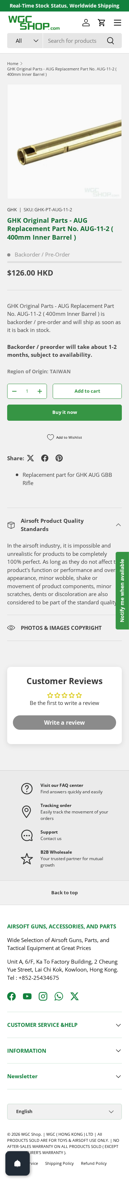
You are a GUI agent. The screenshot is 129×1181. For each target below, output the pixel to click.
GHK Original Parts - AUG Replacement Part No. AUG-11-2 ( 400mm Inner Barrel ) (61, 71)
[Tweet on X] (30, 458)
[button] (102, 23)
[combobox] (64, 40)
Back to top (64, 892)
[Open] (17, 1163)
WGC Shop (31, 1134)
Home (12, 63)
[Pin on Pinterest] (59, 458)
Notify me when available (122, 590)
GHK (12, 209)
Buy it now (64, 412)
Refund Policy (94, 1163)
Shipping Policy (59, 1163)
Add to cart (87, 391)
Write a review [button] (64, 722)
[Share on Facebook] (45, 458)
